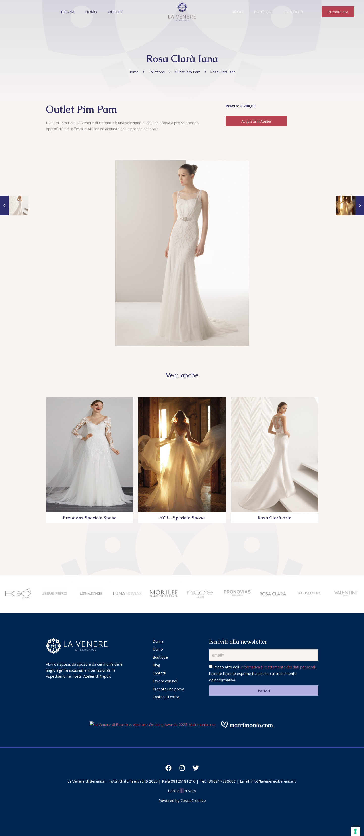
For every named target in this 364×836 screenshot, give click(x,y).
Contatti (294, 11)
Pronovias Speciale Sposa (89, 517)
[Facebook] (168, 768)
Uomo (91, 11)
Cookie (174, 790)
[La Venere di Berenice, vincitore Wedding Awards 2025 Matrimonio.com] (153, 724)
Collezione (156, 72)
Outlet (115, 11)
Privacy (190, 790)
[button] (338, 11)
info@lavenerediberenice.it (273, 781)
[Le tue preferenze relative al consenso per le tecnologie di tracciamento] (355, 831)
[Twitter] (195, 768)
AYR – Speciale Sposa (182, 517)
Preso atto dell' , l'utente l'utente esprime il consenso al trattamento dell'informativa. (263, 673)
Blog (238, 11)
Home (133, 72)
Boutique (264, 11)
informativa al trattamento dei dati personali (278, 666)
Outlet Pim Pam (187, 72)
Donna (67, 11)
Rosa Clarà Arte (274, 517)
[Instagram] (182, 768)
